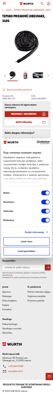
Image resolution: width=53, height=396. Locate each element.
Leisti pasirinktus (26, 251)
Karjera (5, 305)
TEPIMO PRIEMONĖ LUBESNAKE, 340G (32, 10)
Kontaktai (6, 309)
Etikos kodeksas (9, 300)
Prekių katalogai (9, 324)
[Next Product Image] (48, 75)
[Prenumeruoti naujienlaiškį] (48, 267)
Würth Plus (7, 333)
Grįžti (8, 10)
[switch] (45, 202)
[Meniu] (4, 3)
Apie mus (6, 292)
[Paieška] (42, 4)
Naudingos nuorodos (12, 328)
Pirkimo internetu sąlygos (39, 292)
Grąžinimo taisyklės (36, 296)
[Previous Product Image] (4, 75)
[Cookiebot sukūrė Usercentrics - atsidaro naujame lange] (37, 142)
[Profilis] (49, 4)
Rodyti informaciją (34, 232)
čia (11, 275)
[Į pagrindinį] (26, 3)
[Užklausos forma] (49, 376)
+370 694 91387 (15, 366)
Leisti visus (26, 241)
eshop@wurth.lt (15, 371)
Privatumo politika (36, 300)
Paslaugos (7, 296)
